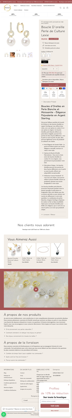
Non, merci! (55, 411)
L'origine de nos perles (26, 389)
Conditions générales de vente (10, 383)
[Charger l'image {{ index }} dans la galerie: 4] (24, 54)
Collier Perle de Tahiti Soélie (27, 259)
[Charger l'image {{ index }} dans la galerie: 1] (6, 54)
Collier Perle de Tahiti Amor (56, 259)
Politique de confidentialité (27, 381)
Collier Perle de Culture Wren (41, 259)
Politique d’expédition (35, 414)
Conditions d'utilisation (10, 390)
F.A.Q (21, 375)
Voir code (55, 406)
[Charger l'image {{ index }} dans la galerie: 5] (30, 54)
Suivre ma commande (26, 378)
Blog (5, 373)
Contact (22, 373)
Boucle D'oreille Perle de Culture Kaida (13, 260)
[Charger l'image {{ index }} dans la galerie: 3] (18, 54)
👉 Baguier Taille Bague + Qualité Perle (51, 65)
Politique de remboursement (8, 376)
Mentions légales (8, 387)
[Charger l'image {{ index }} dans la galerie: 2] (12, 54)
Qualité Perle (23, 386)
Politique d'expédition (9, 380)
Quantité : (45, 69)
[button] (60, 7)
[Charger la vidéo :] (36, 289)
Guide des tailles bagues (26, 383)
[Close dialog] (68, 384)
